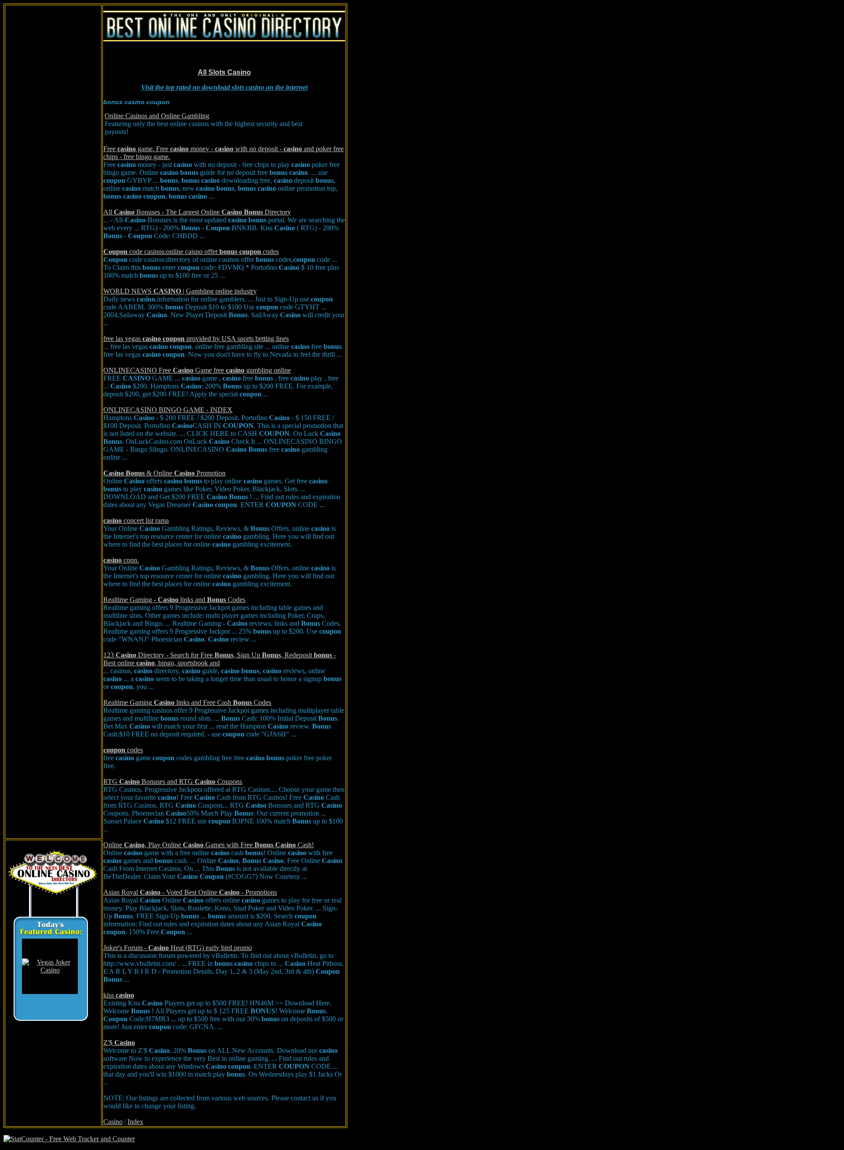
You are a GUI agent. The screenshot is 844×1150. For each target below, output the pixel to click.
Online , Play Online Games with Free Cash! (208, 845)
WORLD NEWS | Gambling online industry (180, 291)
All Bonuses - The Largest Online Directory (197, 212)
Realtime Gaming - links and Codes (174, 599)
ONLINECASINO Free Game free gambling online (197, 370)
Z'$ (119, 1042)
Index (135, 1121)
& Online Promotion (164, 473)
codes (123, 750)
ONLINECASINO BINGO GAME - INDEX (168, 410)
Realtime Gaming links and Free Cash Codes (187, 702)
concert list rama (136, 520)
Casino (113, 1121)
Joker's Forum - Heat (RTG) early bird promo (177, 947)
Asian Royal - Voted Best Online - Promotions (190, 892)
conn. (121, 560)
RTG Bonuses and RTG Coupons (172, 781)
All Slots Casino (224, 72)
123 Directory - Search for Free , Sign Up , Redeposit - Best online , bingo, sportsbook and (219, 659)
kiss (118, 995)
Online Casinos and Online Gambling (157, 116)
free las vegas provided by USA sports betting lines (196, 338)
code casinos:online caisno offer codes (191, 251)
